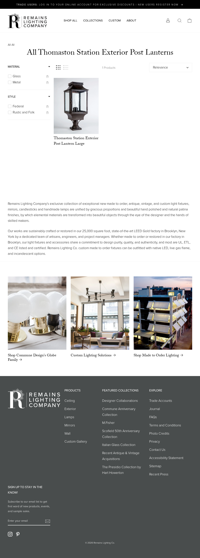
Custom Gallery (75, 441)
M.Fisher (108, 422)
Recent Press (158, 474)
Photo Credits (159, 433)
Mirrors (69, 425)
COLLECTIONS (93, 20)
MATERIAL (14, 66)
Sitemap (155, 466)
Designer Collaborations (120, 400)
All (9, 44)
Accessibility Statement (166, 457)
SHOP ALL (70, 20)
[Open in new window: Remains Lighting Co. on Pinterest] (17, 534)
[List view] (65, 67)
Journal (154, 408)
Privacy (154, 441)
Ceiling (69, 400)
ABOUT (131, 20)
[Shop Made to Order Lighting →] (163, 313)
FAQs (153, 416)
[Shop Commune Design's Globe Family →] (37, 313)
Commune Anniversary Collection (118, 411)
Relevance (160, 67)
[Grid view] (58, 67)
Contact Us (157, 449)
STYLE (12, 96)
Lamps (69, 416)
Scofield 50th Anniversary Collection (121, 433)
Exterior (70, 408)
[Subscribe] (47, 521)
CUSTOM (115, 20)
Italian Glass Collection (118, 444)
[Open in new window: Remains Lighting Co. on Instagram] (10, 534)
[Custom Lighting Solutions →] (100, 313)
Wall (67, 433)
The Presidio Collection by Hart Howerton (121, 469)
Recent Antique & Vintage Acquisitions (120, 455)
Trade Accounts (160, 400)
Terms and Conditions (165, 425)
